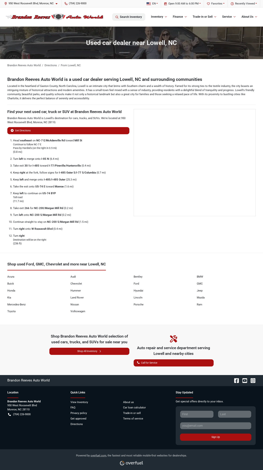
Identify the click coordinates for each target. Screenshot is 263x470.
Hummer (75, 290)
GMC (200, 283)
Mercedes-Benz (16, 304)
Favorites (216, 3)
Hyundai (138, 290)
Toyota (11, 311)
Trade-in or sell (132, 413)
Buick (10, 283)
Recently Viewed (245, 3)
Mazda (201, 297)
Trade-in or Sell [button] (203, 16)
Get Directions (23, 130)
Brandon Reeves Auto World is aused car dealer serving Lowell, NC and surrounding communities (104, 79)
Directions (76, 424)
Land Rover (77, 297)
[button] (32, 3)
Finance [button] (178, 16)
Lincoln (138, 297)
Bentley (138, 276)
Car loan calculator (134, 407)
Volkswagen (77, 311)
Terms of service (133, 418)
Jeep (200, 290)
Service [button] (227, 16)
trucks (83, 118)
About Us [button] (247, 16)
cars (75, 118)
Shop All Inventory (87, 351)
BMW (200, 276)
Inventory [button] (157, 16)
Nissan (74, 304)
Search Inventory (131, 17)
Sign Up (215, 437)
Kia (9, 297)
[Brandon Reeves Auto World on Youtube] (243, 380)
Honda (11, 290)
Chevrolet (76, 283)
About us (128, 402)
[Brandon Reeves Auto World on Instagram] (251, 380)
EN (154, 3)
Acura (10, 276)
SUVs (96, 118)
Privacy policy (78, 413)
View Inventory (79, 402)
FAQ (72, 407)
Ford (136, 283)
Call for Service (149, 362)
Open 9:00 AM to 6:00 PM (183, 3)
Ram (199, 304)
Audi (73, 276)
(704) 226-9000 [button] (77, 3)
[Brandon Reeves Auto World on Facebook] (235, 380)
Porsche (138, 304)
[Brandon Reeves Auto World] (54, 17)
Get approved (78, 418)
